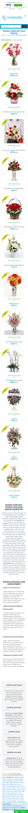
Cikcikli (15, 781)
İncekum (14, 789)
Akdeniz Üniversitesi (15, 782)
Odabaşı (22, 794)
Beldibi (7, 782)
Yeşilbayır (9, 801)
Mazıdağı (10, 794)
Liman (19, 793)
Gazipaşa (23, 787)
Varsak (21, 800)
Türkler (10, 800)
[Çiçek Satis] (12, 18)
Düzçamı (4, 787)
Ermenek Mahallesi (12, 787)
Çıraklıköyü (5, 786)
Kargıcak (19, 789)
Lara (17, 793)
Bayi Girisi (12, 8)
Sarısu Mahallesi (21, 801)
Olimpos (8, 796)
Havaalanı (9, 789)
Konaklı (22, 791)
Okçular (4, 796)
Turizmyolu (5, 800)
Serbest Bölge (13, 791)
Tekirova (21, 798)
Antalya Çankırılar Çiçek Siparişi (14, 32)
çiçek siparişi (14, 2)
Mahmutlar (5, 794)
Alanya (21, 781)
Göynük (4, 789)
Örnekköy (8, 798)
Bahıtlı (3, 782)
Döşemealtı (11, 786)
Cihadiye (17, 779)
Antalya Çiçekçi (11, 35)
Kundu (4, 793)
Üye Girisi (24, 7)
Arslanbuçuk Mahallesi (7, 781)
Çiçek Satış (4, 35)
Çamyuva (19, 784)
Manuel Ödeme (18, 5)
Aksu (18, 781)
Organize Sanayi (15, 796)
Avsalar (17, 777)
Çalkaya (21, 779)
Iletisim (20, 8)
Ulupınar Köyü (16, 800)
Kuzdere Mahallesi (10, 793)
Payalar (14, 798)
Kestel (8, 791)
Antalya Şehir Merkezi (11, 784)
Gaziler (19, 787)
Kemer (23, 789)
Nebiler (15, 794)
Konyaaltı (14, 801)
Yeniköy (4, 801)
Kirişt (19, 791)
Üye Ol (16, 7)
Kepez (4, 791)
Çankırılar (21, 777)
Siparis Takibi (8, 7)
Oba (18, 794)
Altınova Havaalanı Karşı (8, 779)
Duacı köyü (17, 786)
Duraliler (22, 786)
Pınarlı (17, 798)
